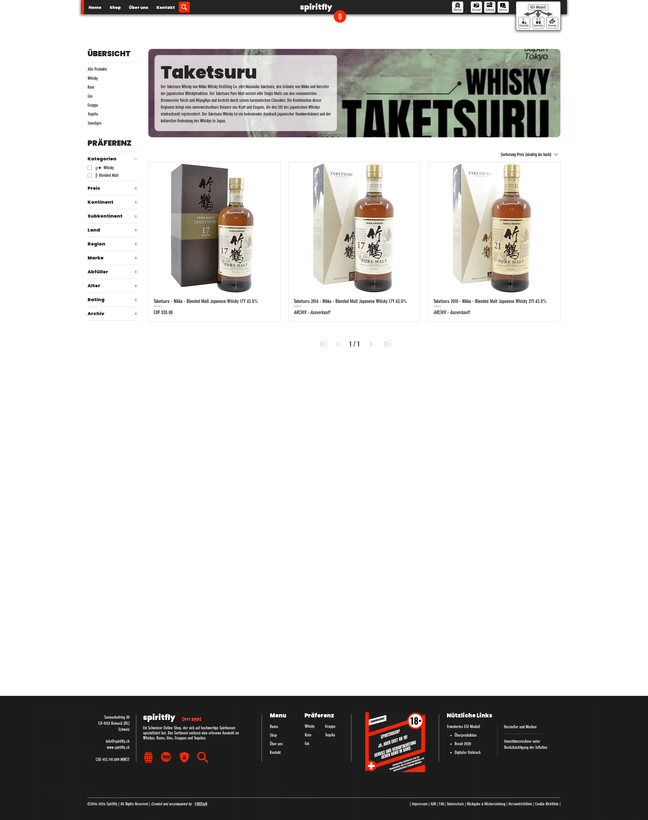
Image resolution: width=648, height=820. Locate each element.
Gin (307, 743)
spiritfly (316, 7)
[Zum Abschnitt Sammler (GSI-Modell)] (538, 23)
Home (274, 726)
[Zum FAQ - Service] (503, 7)
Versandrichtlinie (520, 804)
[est (191, 719)
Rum (308, 734)
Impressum (420, 804)
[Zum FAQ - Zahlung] (490, 7)
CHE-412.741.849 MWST (113, 759)
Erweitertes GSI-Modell (463, 726)
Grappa (330, 726)
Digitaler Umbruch (468, 752)
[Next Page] (371, 344)
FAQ (441, 804)
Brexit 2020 (463, 743)
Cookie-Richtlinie (547, 804)
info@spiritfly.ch (118, 741)
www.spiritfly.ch (118, 747)
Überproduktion (466, 735)
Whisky (310, 726)
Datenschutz (455, 804)
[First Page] (323, 344)
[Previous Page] (338, 344)
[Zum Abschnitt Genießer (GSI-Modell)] (524, 23)
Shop (273, 735)
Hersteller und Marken (520, 726)
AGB (433, 804)
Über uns (276, 743)
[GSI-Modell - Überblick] (538, 7)
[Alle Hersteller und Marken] (457, 7)
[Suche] (184, 7)
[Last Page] (386, 344)
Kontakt (275, 752)
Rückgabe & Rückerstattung (486, 804)
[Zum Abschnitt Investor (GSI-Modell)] (552, 23)
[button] (340, 16)
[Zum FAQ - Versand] (476, 7)
